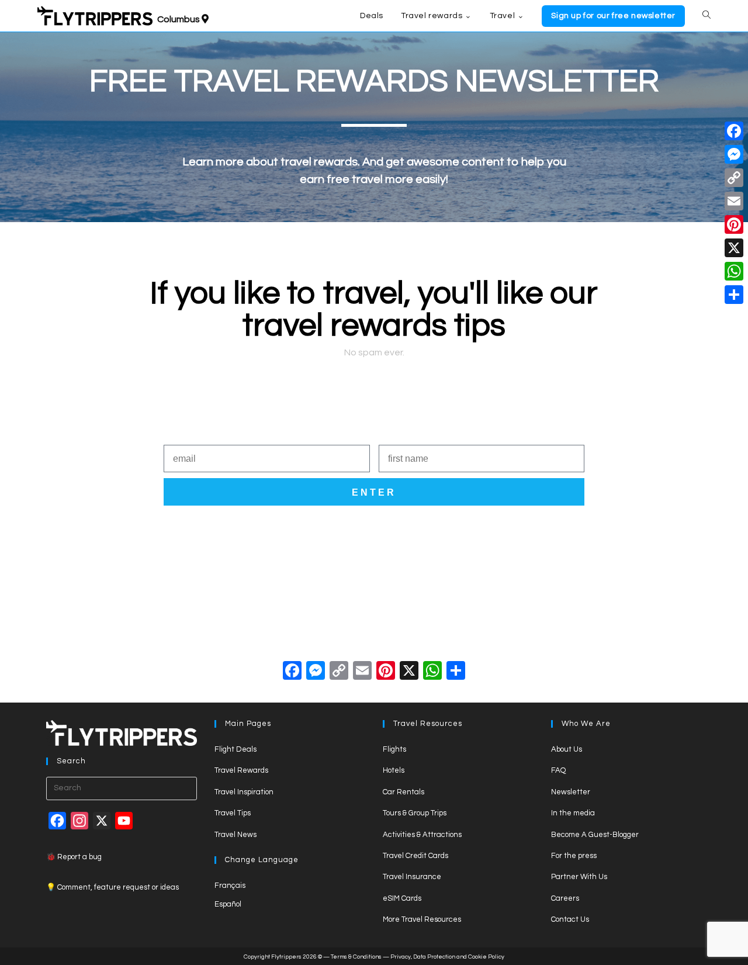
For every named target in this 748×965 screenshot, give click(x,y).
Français (229, 885)
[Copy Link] (339, 672)
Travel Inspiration (243, 792)
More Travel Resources (422, 919)
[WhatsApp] (734, 271)
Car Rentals (403, 792)
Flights (394, 749)
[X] (409, 672)
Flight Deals (235, 749)
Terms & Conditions (356, 957)
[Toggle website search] (706, 16)
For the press (574, 856)
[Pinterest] (734, 224)
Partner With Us (579, 877)
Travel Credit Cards (415, 856)
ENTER (374, 492)
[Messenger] (734, 154)
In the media (573, 813)
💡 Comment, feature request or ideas (112, 887)
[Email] (734, 201)
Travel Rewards (241, 770)
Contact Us (570, 919)
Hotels (393, 770)
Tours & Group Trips (414, 813)
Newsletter (570, 792)
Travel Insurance (412, 877)
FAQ (558, 770)
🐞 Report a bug (74, 857)
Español (227, 904)
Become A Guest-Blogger (595, 835)
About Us (566, 749)
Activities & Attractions (422, 835)
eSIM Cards (402, 898)
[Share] (734, 294)
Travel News (235, 835)
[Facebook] (292, 672)
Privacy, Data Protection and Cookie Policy (447, 957)
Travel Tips (232, 813)
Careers (565, 898)
